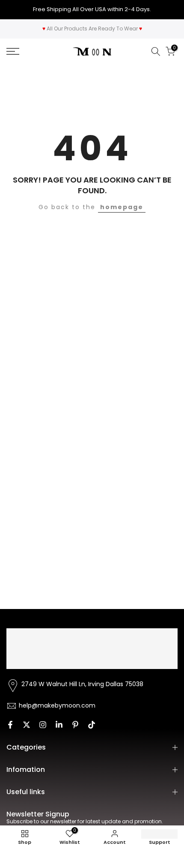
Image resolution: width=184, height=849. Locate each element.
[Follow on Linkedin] (59, 725)
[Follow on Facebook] (10, 725)
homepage (121, 207)
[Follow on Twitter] (26, 725)
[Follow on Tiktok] (91, 725)
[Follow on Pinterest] (75, 725)
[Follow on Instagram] (43, 725)
